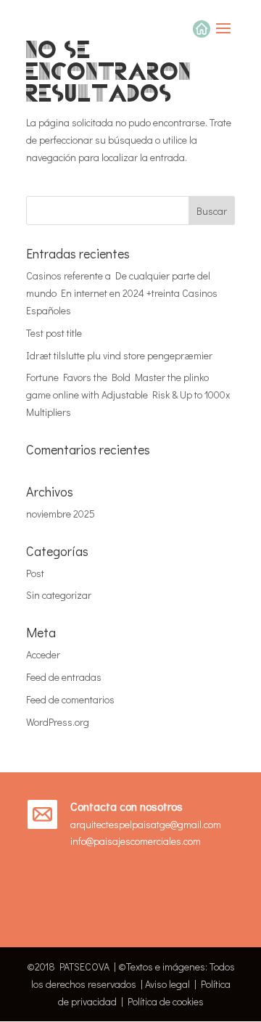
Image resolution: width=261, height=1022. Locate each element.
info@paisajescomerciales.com (135, 841)
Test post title (54, 333)
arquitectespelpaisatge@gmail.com (145, 824)
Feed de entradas (64, 677)
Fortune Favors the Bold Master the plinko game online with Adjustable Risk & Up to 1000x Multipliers (128, 394)
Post (35, 573)
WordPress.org (57, 722)
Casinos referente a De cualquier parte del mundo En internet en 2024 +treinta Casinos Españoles (122, 293)
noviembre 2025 (60, 513)
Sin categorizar (58, 595)
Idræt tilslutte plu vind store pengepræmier (119, 355)
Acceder (43, 654)
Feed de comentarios (70, 699)
